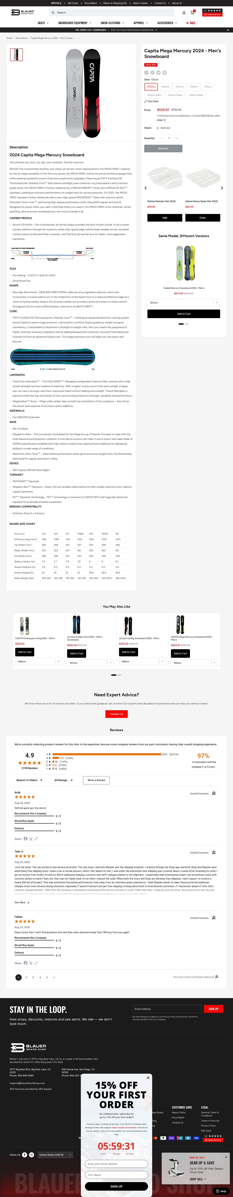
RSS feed (206, 1130)
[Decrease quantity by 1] (160, 138)
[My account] (184, 12)
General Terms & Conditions (210, 1114)
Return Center (140, 3)
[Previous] (146, 188)
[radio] (116, 754)
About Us (177, 3)
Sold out (163, 148)
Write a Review (96, 780)
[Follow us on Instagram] (31, 1154)
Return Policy (179, 1112)
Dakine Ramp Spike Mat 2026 (201, 201)
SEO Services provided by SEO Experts (31, 1089)
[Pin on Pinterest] (152, 72)
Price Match (91, 3)
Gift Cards (73, 3)
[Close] (226, 1157)
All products (22, 38)
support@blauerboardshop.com (27, 1083)
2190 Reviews (33, 768)
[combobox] (115, 12)
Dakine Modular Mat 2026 (161, 201)
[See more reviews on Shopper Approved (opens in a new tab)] (36, 839)
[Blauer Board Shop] (28, 1048)
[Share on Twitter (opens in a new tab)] (31, 839)
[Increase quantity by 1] (177, 138)
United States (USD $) (51, 1154)
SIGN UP (117, 1186)
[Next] (222, 188)
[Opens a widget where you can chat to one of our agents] (221, 1191)
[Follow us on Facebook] (24, 1154)
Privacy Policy (208, 1125)
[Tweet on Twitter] (158, 72)
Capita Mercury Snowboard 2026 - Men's (183, 288)
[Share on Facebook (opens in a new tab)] (25, 839)
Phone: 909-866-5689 (22, 1075)
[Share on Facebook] (146, 72)
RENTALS (56, 3)
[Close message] (228, 30)
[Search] (53, 12)
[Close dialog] (148, 1078)
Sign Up (213, 1009)
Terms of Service (210, 1120)
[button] (151, 101)
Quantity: (149, 138)
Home (9, 38)
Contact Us (160, 3)
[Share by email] (164, 72)
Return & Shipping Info (115, 3)
